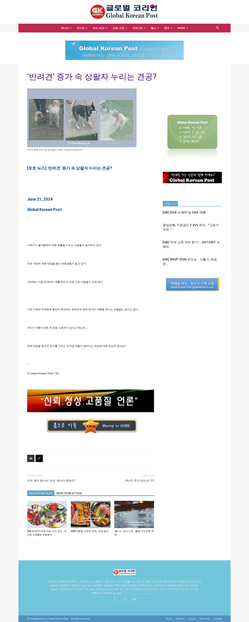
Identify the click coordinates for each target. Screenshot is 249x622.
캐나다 (65, 28)
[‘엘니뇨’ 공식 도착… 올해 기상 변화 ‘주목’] (134, 514)
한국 (166, 28)
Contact (192, 618)
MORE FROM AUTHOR (69, 493)
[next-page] (35, 542)
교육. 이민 (118, 28)
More (181, 28)
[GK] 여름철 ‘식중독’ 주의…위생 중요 (89, 531)
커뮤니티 (138, 28)
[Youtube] (134, 599)
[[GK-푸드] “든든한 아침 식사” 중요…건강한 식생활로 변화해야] (47, 514)
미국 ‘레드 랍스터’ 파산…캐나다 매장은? (51, 480)
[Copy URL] (39, 458)
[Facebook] (114, 599)
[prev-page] (29, 542)
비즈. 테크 (98, 28)
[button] (217, 28)
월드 (153, 28)
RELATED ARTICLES (40, 493)
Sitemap (217, 618)
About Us (180, 618)
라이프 (81, 28)
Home (169, 618)
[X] (124, 599)
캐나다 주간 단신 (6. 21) (139, 480)
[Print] (30, 458)
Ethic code (205, 618)
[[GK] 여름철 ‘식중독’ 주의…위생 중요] (90, 514)
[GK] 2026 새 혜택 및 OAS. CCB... (185, 212)
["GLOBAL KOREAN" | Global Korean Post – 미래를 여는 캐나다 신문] (124, 12)
